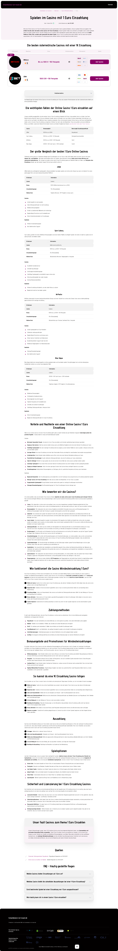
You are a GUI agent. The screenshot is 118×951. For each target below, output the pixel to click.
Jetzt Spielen (99, 62)
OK (77, 946)
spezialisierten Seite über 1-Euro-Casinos (79, 124)
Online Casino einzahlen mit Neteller (37, 859)
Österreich (110, 4)
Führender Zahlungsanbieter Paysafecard (38, 856)
